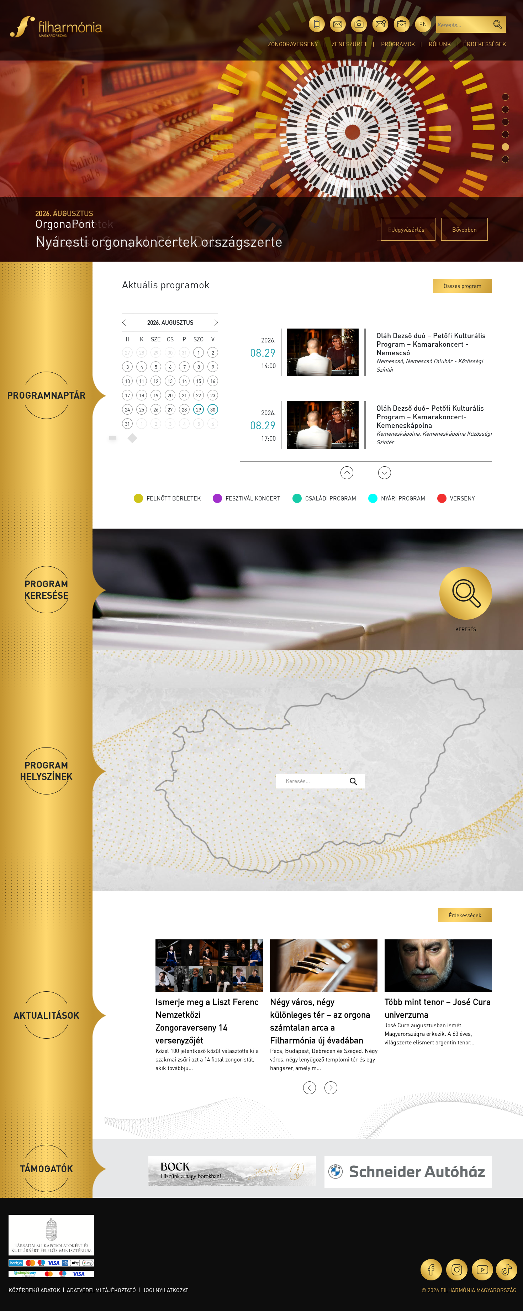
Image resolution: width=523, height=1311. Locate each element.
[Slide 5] (505, 159)
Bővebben (464, 229)
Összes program (462, 285)
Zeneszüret (349, 44)
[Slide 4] (505, 147)
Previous (346, 472)
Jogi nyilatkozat (165, 1290)
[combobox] (320, 781)
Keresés (465, 629)
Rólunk (440, 44)
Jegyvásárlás (408, 229)
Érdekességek (484, 44)
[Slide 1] (505, 109)
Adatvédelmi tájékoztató (101, 1290)
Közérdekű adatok (34, 1290)
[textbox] (315, 781)
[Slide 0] (505, 97)
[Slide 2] (505, 122)
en (423, 24)
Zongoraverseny (293, 44)
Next (384, 472)
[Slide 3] (505, 134)
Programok (398, 44)
